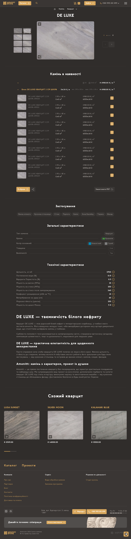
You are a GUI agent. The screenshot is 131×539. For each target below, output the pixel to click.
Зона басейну (88, 214)
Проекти (29, 465)
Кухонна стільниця (42, 214)
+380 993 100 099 (98, 511)
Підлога (66, 214)
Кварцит (70, 9)
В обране (21, 189)
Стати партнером (55, 522)
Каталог (23, 3)
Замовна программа (53, 484)
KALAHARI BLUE (100, 408)
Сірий (110, 243)
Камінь (61, 9)
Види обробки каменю (55, 480)
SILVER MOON (55, 408)
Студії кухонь (92, 480)
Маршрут (81, 511)
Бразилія (109, 238)
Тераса (100, 214)
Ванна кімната (24, 214)
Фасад (110, 214)
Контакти (8, 492)
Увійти (88, 3)
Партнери (8, 484)
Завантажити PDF (103, 189)
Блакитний (96, 243)
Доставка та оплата (12, 500)
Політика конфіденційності (16, 496)
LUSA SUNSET (12, 408)
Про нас (7, 480)
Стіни (56, 214)
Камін (75, 214)
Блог (6, 488)
